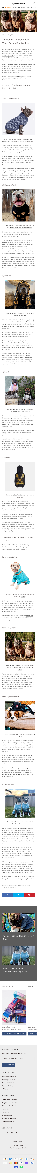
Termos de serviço (8, 1121)
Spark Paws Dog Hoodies (22, 411)
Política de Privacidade (9, 1118)
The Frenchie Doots (12, 665)
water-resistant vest (25, 603)
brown (20, 669)
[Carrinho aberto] (34, 3)
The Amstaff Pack (12, 822)
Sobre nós (5, 1109)
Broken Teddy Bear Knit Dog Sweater (21, 227)
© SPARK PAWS (18, 1145)
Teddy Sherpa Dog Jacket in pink (20, 667)
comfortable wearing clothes (24, 828)
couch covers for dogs (25, 755)
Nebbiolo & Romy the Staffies (16, 409)
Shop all (30, 987)
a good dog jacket (19, 684)
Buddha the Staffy (11, 313)
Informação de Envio (8, 1079)
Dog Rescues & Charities (9, 1103)
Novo (2, 7)
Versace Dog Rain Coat (16, 495)
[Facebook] (3, 1133)
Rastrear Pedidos (7, 1086)
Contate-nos (6, 1112)
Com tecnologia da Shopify (18, 1148)
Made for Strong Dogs (14, 1033)
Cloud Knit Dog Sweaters (20, 824)
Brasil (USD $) (17, 1141)
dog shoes (29, 615)
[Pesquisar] (31, 3)
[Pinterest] (12, 1133)
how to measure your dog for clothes (22, 879)
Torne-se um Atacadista (9, 1099)
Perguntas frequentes (9, 1076)
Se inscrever (9, 1064)
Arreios (23, 7)
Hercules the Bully (12, 225)
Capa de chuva (16, 7)
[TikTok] (16, 1133)
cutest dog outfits (8, 56)
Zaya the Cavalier (10, 734)
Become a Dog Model (8, 1106)
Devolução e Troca (8, 1083)
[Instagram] (7, 1133)
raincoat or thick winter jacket (16, 343)
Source (23, 596)
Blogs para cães (7, 1115)
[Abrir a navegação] (3, 3)
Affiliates (5, 1089)
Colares (28, 7)
